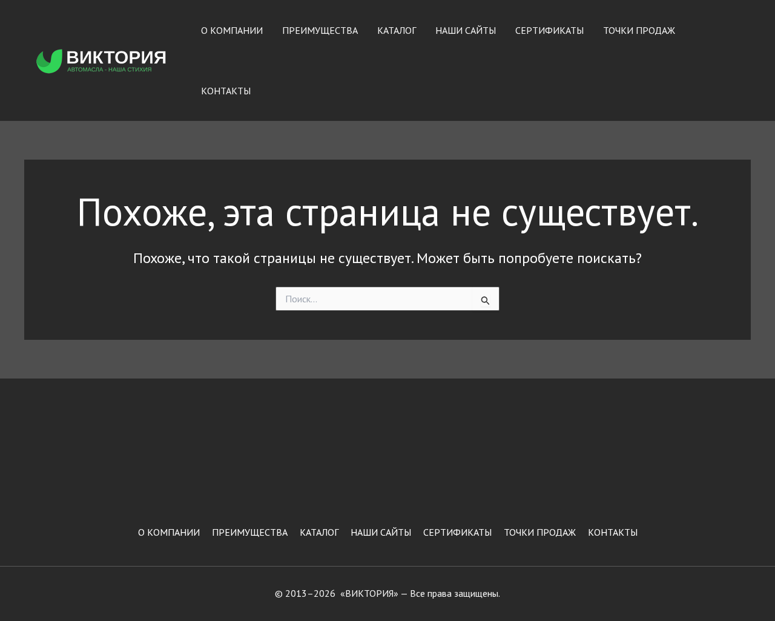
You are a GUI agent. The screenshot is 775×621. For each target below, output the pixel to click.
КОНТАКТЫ (226, 91)
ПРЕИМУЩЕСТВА (320, 30)
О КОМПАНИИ (232, 30)
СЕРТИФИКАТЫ (549, 30)
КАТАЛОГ (396, 30)
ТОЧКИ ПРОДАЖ (639, 30)
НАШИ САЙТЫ (465, 30)
